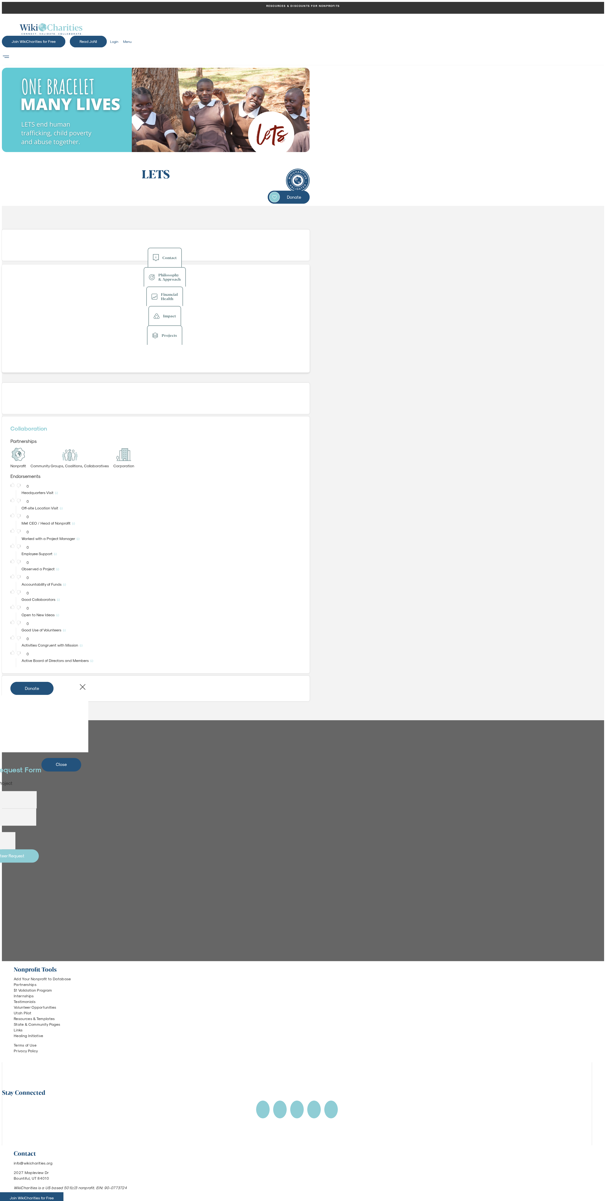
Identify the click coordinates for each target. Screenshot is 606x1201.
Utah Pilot (22, 1013)
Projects (169, 335)
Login (114, 42)
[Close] (82, 687)
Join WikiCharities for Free (34, 41)
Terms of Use (25, 1045)
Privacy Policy (26, 1050)
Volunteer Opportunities (35, 1007)
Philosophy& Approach (169, 277)
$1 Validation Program (33, 990)
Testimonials (25, 1001)
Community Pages (44, 1024)
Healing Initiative (28, 1035)
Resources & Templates (34, 1018)
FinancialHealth (169, 296)
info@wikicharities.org (33, 1163)
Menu (127, 42)
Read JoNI (88, 41)
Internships (24, 996)
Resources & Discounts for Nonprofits (303, 5)
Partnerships (25, 984)
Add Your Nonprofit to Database (42, 978)
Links (18, 1030)
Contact (169, 257)
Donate (294, 196)
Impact (169, 316)
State (19, 1024)
